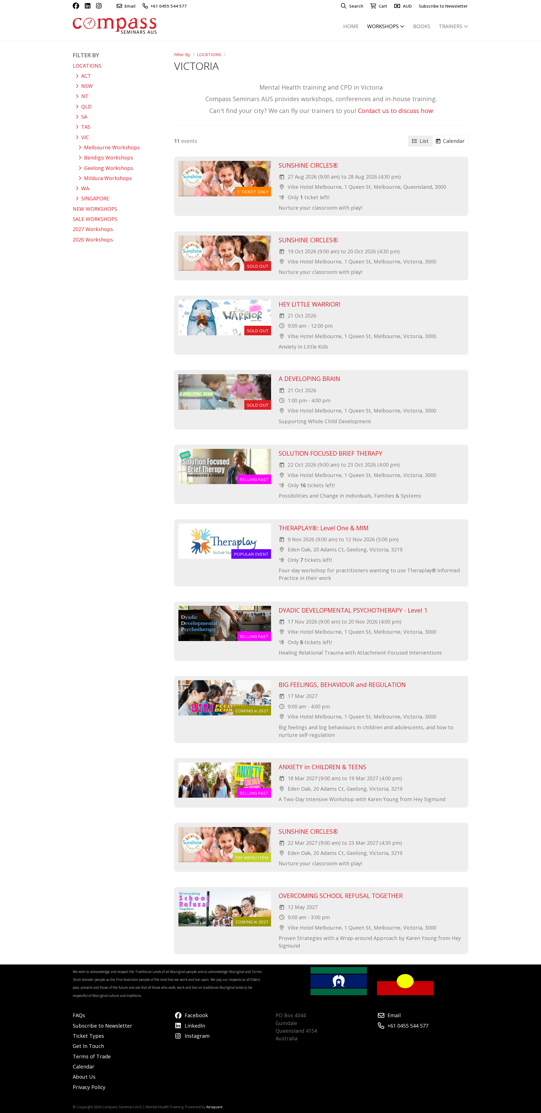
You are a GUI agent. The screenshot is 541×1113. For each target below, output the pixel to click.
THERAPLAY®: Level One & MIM (324, 528)
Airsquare (214, 1107)
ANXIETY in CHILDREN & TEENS (322, 767)
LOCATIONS (209, 54)
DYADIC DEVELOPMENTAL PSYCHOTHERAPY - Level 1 (353, 610)
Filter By (182, 54)
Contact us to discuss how (395, 111)
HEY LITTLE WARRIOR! (309, 304)
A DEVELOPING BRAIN (309, 378)
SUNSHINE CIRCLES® (308, 165)
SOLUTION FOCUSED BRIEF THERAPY (330, 453)
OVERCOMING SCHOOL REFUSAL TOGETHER (341, 896)
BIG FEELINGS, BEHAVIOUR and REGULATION (342, 684)
